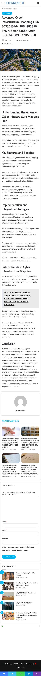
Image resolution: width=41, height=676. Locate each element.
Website (5, 538)
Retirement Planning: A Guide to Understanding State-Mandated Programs (26, 615)
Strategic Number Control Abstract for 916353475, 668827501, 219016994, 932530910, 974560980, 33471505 (10, 443)
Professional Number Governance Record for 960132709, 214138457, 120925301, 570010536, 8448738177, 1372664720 (29, 469)
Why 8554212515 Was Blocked (26, 593)
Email (4, 530)
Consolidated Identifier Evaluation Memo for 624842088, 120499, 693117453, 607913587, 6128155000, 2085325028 (11, 469)
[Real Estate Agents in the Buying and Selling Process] (8, 586)
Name (4, 522)
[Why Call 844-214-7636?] (8, 606)
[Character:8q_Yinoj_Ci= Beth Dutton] (8, 576)
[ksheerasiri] (15, 3)
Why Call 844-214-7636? (24, 603)
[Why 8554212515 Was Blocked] (8, 596)
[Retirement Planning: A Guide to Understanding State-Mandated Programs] (8, 616)
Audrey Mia (20, 410)
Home (5, 9)
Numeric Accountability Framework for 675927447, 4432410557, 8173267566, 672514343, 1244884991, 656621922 (30, 443)
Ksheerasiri (13, 9)
